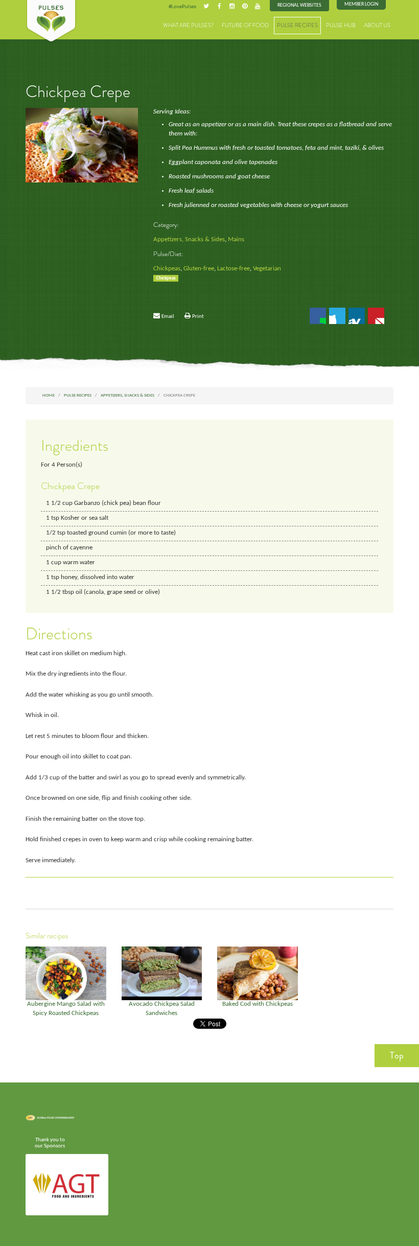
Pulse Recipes (297, 25)
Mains (236, 240)
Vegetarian (267, 269)
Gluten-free (198, 269)
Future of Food (245, 25)
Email (167, 316)
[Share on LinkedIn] (356, 316)
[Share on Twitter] (337, 316)
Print (198, 316)
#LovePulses (182, 7)
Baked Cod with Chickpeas (257, 1004)
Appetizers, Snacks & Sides (189, 240)
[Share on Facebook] (318, 316)
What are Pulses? (188, 25)
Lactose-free (233, 269)
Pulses (51, 21)
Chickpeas (166, 269)
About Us (377, 25)
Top (397, 1055)
